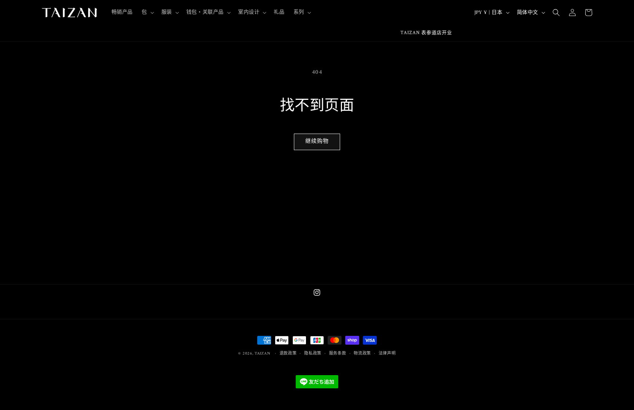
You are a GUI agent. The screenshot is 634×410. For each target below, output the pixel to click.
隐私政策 (312, 354)
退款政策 (288, 354)
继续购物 (317, 141)
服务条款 (337, 354)
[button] (147, 12)
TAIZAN (262, 353)
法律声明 (387, 354)
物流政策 (362, 354)
